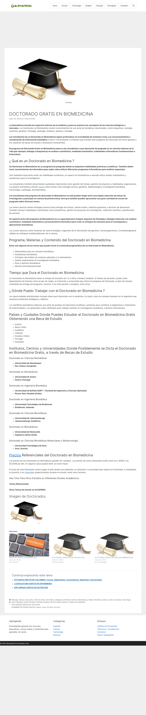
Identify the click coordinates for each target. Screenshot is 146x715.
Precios (15, 455)
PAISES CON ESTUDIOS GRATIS (55, 602)
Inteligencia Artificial (62, 600)
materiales (29, 472)
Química (105, 600)
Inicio (55, 6)
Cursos (65, 6)
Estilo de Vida (39, 600)
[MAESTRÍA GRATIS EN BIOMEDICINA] (29, 545)
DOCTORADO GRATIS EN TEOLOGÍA (26, 605)
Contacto (124, 6)
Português (111, 6)
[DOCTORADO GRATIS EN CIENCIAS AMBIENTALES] (115, 545)
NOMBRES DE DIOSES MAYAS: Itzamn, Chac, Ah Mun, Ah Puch (36, 607)
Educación (29, 600)
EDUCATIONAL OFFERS (33, 602)
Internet (74, 600)
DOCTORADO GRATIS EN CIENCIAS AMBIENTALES (114, 557)
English (88, 6)
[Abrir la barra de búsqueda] (133, 5)
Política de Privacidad (107, 626)
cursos (42, 187)
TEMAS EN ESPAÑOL (77, 602)
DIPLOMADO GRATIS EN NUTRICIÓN (31, 587)
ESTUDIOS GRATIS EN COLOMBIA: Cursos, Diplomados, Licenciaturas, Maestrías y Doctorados (58, 580)
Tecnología (76, 6)
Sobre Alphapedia (105, 635)
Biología (15, 600)
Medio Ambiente (95, 600)
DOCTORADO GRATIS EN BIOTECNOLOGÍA (68, 557)
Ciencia (21, 600)
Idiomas (56, 635)
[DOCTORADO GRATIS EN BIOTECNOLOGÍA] (72, 545)
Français (99, 6)
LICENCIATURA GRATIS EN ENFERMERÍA (33, 584)
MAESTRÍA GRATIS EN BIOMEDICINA (23, 557)
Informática (49, 600)
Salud (111, 600)
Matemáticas (83, 600)
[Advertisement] (73, 29)
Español (56, 626)
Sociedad (117, 600)
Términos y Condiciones (108, 629)
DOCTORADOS (17, 602)
